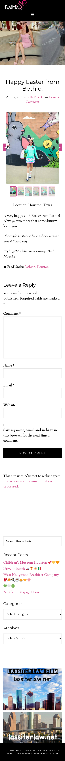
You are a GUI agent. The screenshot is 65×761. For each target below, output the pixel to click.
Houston (43, 267)
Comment (12, 313)
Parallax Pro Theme (42, 750)
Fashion (30, 267)
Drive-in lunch (14, 568)
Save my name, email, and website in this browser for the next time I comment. (30, 435)
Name (8, 365)
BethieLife (32, 5)
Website (9, 405)
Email (8, 385)
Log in (54, 753)
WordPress (41, 753)
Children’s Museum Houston (25, 562)
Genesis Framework (19, 753)
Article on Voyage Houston (23, 592)
